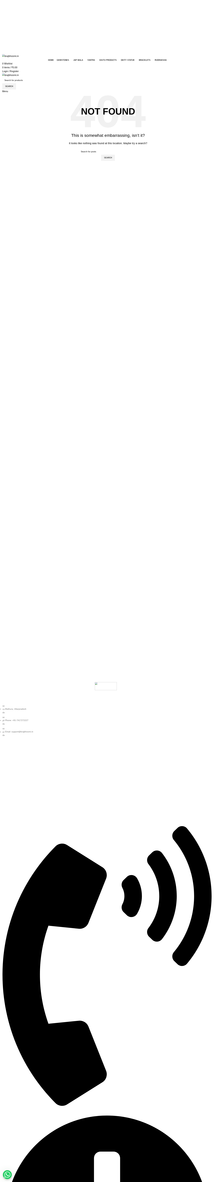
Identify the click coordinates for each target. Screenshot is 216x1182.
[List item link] (106, 720)
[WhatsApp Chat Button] (7, 1174)
